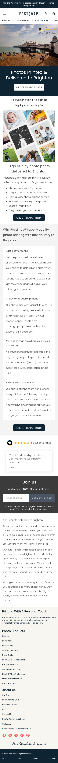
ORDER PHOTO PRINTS (29, 87)
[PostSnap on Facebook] (4, 735)
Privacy (19, 758)
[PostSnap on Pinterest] (28, 735)
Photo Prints (7, 20)
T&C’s (4, 758)
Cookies (36, 758)
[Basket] (53, 13)
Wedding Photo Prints (11, 669)
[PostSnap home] (29, 14)
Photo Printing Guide (11, 700)
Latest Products (9, 683)
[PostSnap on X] (16, 735)
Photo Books (7, 655)
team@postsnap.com (32, 623)
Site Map (52, 758)
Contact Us (7, 714)
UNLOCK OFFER (42, 497)
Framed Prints (23, 20)
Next (51, 136)
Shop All (6, 636)
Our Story (6, 695)
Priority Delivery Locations (13, 719)
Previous (6, 136)
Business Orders (9, 704)
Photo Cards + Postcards (13, 660)
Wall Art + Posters (43, 20)
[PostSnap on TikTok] (22, 735)
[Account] (46, 13)
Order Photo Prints (29, 428)
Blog (4, 709)
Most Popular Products (12, 678)
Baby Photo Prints (10, 664)
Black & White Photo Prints (13, 674)
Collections (7, 724)
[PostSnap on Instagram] (10, 735)
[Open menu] (4, 13)
